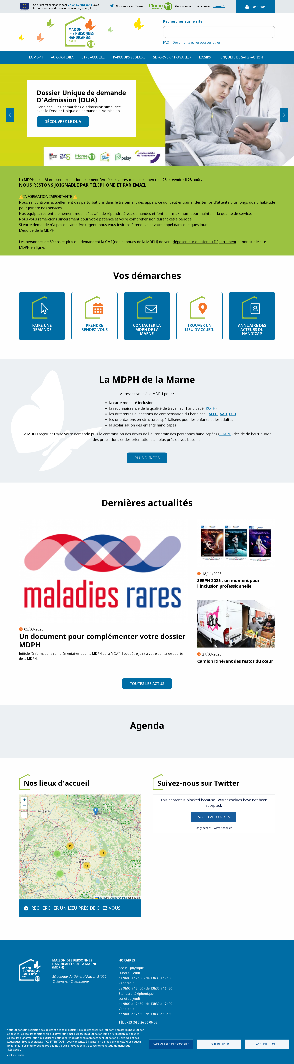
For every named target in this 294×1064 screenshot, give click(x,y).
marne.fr (219, 6)
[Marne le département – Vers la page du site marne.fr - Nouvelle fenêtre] (161, 6)
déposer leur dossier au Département (204, 241)
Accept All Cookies (214, 817)
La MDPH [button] (36, 57)
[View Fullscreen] (24, 815)
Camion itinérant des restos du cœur (235, 661)
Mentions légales (15, 1055)
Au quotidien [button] (62, 57)
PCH (232, 414)
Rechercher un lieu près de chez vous (75, 908)
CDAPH (225, 434)
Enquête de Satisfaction (242, 57)
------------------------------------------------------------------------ (76, 190)
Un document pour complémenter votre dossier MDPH (102, 640)
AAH (223, 414)
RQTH (210, 408)
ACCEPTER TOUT (267, 1044)
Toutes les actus (147, 684)
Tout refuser (219, 1044)
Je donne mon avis (63, 118)
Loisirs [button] (205, 57)
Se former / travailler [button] (172, 57)
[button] (95, 811)
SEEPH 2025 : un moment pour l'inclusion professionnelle (228, 583)
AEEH (213, 414)
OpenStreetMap (118, 897)
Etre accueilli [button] (93, 57)
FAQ (166, 42)
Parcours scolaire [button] (129, 57)
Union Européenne (80, 5)
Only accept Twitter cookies (214, 828)
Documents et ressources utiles (197, 42)
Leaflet (102, 897)
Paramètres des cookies (171, 1044)
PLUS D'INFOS (147, 458)
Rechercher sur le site (183, 21)
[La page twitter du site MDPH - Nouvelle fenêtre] (112, 5)
